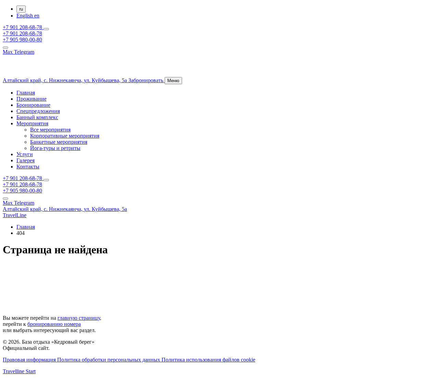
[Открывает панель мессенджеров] (46, 29)
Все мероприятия (50, 129)
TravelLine (14, 215)
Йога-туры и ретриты (55, 148)
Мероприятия (32, 123)
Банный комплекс (37, 117)
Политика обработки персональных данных (109, 360)
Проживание (31, 99)
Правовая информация (30, 360)
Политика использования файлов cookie (208, 360)
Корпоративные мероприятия (64, 136)
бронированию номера (54, 324)
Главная (25, 93)
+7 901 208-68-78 (23, 27)
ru (21, 9)
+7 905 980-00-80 (22, 39)
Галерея (25, 160)
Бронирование (33, 105)
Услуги (24, 154)
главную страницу (78, 318)
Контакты (27, 166)
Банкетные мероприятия (58, 142)
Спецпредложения (38, 111)
